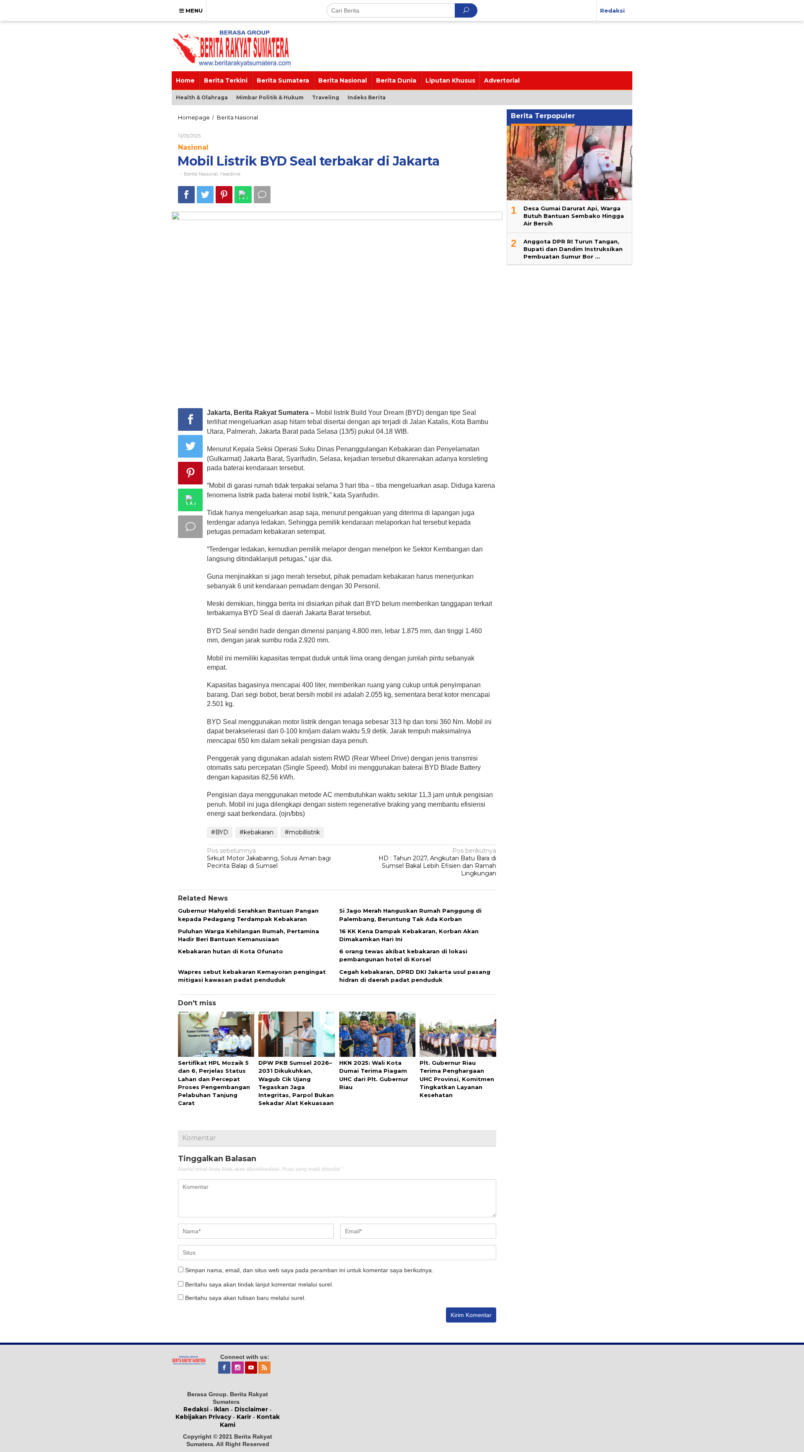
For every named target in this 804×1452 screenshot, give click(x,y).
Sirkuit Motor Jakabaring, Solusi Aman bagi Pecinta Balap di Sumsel (269, 858)
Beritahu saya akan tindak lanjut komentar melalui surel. (259, 1284)
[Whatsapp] (243, 194)
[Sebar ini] (186, 194)
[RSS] (265, 1368)
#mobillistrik (302, 832)
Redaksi (196, 1409)
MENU (193, 10)
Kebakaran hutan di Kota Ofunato (230, 951)
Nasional (193, 147)
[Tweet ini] (205, 194)
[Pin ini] (224, 194)
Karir (244, 1417)
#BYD (219, 832)
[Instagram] (238, 1368)
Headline (230, 174)
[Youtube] (251, 1368)
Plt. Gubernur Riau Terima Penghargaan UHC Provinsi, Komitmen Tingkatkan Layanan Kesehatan (457, 1078)
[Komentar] (262, 194)
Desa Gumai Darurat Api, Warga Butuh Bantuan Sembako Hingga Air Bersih (573, 216)
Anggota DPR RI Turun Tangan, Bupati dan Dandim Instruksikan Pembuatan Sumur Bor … (573, 249)
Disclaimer (251, 1409)
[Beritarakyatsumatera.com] (189, 1360)
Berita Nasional (201, 174)
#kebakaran (256, 832)
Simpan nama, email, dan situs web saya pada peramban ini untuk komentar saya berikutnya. (309, 1270)
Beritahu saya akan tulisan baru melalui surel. (245, 1297)
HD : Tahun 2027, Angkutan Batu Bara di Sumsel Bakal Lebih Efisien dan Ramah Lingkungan (437, 862)
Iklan (221, 1409)
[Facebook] (225, 1368)
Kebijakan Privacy (203, 1417)
